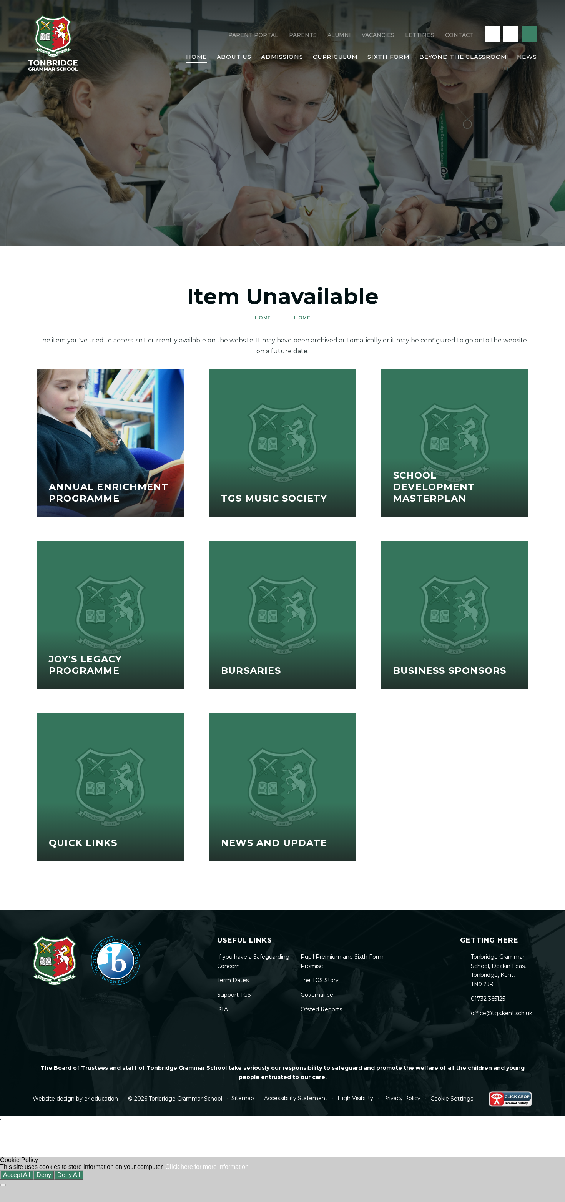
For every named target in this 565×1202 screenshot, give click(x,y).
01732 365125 (488, 998)
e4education (101, 1098)
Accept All (16, 1175)
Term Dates (233, 980)
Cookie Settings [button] (451, 1098)
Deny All (68, 1175)
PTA (222, 1009)
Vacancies (378, 35)
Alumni (339, 35)
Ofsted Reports (321, 1009)
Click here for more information (207, 1167)
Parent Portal (253, 35)
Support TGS (234, 994)
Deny (44, 1175)
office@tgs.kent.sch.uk (501, 1013)
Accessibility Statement (295, 1098)
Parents (303, 35)
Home (263, 318)
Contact (459, 35)
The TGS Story (320, 980)
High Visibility (355, 1098)
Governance (317, 994)
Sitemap (242, 1098)
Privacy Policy (401, 1098)
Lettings (419, 35)
